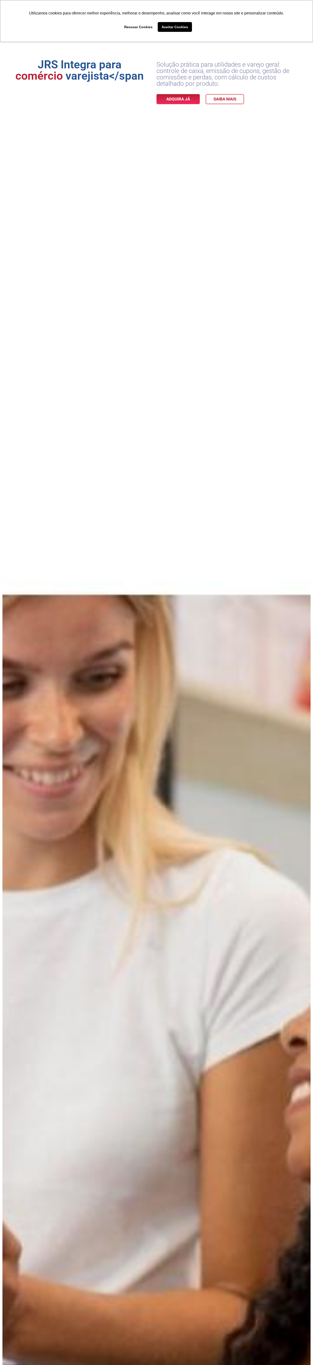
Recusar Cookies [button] (138, 27)
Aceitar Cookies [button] (175, 27)
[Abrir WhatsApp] (300, 1352)
